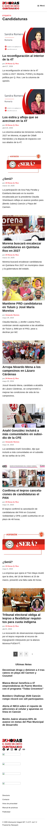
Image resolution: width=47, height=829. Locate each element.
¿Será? (7, 178)
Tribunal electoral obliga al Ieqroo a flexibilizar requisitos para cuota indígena (21, 618)
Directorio (6, 795)
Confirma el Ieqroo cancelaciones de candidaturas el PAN (22, 494)
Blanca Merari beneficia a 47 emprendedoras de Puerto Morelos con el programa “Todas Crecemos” (23, 686)
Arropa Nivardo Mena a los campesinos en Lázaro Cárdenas (21, 370)
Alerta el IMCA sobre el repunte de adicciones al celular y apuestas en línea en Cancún (22, 709)
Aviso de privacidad (9, 803)
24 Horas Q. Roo (12, 64)
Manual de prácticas (10, 808)
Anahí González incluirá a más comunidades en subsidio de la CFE (22, 434)
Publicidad (6, 812)
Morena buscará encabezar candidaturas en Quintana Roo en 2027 (21, 247)
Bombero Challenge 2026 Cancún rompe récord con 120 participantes (22, 697)
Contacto (5, 799)
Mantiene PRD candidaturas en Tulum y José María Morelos (22, 307)
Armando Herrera (12, 315)
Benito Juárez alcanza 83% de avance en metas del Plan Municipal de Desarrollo (23, 722)
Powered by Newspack (10, 825)
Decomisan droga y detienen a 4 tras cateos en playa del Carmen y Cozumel (23, 673)
